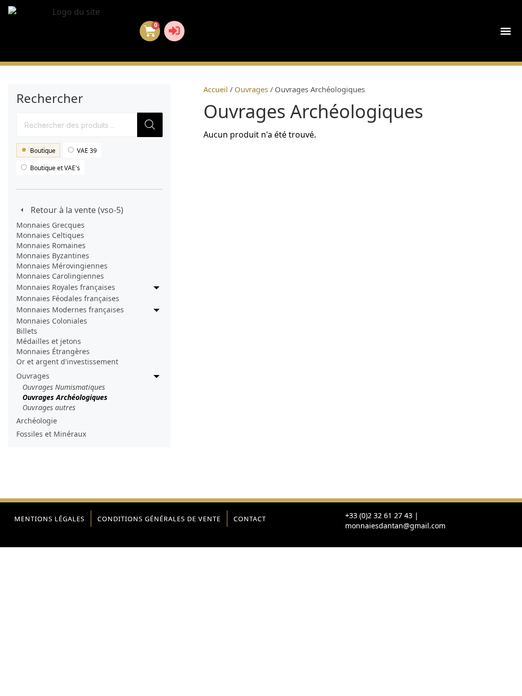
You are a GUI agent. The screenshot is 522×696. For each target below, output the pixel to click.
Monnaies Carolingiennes (60, 276)
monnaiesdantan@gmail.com (395, 525)
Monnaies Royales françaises (65, 287)
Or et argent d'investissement (67, 361)
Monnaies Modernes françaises (70, 309)
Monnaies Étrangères (53, 351)
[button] (505, 30)
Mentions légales (49, 518)
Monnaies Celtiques (50, 235)
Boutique (43, 150)
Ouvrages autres (48, 407)
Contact (249, 518)
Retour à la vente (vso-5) (77, 210)
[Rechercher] (150, 125)
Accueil (215, 89)
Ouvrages (32, 376)
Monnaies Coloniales (51, 321)
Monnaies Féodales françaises (67, 298)
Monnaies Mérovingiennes (62, 266)
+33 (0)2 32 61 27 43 (378, 515)
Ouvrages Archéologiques (65, 397)
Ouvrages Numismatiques (63, 387)
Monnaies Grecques (50, 225)
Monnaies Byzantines (52, 255)
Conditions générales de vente (159, 518)
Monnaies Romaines (51, 245)
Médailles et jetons (48, 341)
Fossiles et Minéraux (51, 434)
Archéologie (36, 420)
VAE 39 (87, 150)
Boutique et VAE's (55, 168)
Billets (26, 331)
